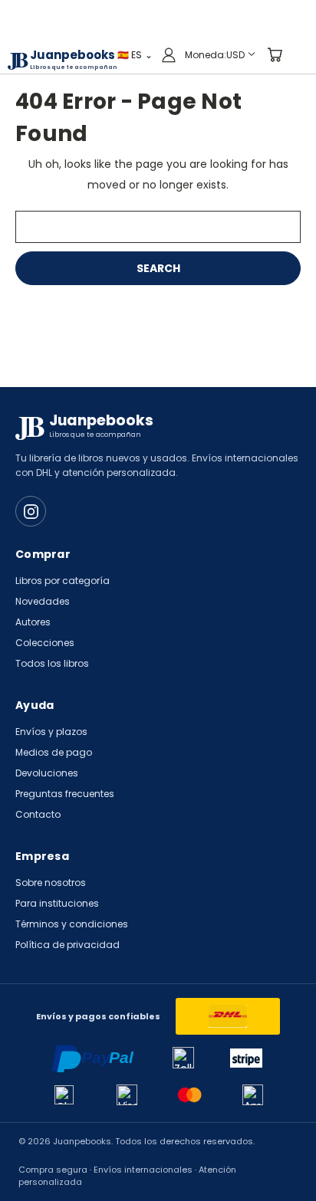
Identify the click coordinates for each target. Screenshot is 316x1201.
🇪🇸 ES (135, 54)
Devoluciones (46, 772)
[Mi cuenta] (168, 54)
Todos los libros (52, 663)
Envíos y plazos (51, 731)
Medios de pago (53, 752)
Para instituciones (57, 903)
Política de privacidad (67, 944)
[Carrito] (274, 54)
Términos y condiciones (71, 923)
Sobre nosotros (50, 882)
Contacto (38, 814)
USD (215, 54)
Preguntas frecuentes (64, 793)
